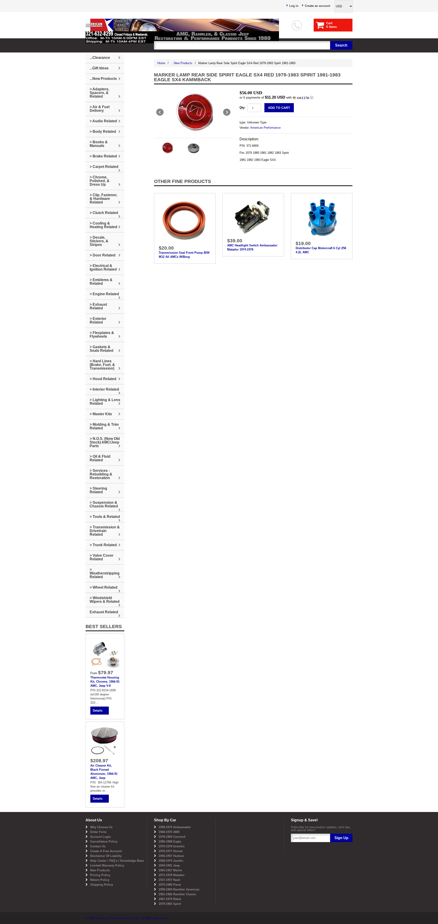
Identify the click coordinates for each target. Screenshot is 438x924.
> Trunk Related (103, 545)
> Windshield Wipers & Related (105, 599)
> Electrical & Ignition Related (103, 267)
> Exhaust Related (98, 306)
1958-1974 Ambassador (175, 827)
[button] (296, 97)
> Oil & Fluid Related (100, 458)
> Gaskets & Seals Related (101, 348)
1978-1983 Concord (172, 836)
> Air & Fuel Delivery (100, 108)
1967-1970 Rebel (170, 899)
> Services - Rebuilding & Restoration (101, 474)
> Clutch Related (104, 213)
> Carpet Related (104, 167)
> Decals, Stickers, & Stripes (99, 241)
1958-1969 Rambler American (179, 889)
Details (97, 710)
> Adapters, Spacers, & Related (99, 92)
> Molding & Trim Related (104, 426)
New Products (100, 870)
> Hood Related (103, 379)
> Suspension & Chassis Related (104, 504)
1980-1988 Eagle (170, 841)
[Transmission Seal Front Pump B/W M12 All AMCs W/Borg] (185, 220)
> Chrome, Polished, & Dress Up (100, 180)
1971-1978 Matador (172, 875)
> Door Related (102, 255)
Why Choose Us (101, 827)
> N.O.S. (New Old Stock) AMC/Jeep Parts (105, 442)
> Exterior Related (98, 320)
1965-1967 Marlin (170, 870)
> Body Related (103, 131)
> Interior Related (104, 389)
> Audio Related (103, 121)
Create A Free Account (106, 851)
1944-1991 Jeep (169, 865)
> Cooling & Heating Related (103, 225)
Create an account (317, 6)
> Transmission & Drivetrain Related (105, 530)
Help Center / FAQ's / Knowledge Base (117, 860)
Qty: (242, 107)
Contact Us (97, 846)
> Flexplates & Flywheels (102, 334)
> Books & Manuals (99, 144)
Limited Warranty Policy (107, 865)
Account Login (100, 836)
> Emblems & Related (101, 281)
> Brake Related (103, 156)
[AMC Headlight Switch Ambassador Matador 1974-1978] (253, 216)
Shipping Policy (101, 884)
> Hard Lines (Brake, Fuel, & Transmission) (102, 364)
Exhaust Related (104, 612)
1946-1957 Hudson (171, 856)
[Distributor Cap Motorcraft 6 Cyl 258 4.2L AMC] (322, 217)
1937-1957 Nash (169, 880)
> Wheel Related (103, 587)
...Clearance (100, 58)
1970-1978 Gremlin (172, 846)
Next (226, 112)
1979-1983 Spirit (170, 904)
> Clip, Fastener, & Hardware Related (103, 198)
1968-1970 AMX (169, 832)
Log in (293, 6)
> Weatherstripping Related (105, 573)
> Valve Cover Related (101, 557)
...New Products (181, 63)
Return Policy (99, 880)
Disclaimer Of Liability (106, 856)
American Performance (265, 127)
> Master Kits (101, 414)
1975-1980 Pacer (170, 884)
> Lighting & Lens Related (105, 401)
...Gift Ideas (99, 68)
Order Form (98, 832)
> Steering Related (98, 490)
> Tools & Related (105, 517)
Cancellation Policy (103, 841)
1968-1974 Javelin (171, 860)
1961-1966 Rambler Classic (177, 894)
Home (161, 63)
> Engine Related (104, 294)
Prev (160, 112)
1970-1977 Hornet (170, 851)
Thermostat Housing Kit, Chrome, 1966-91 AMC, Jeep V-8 (105, 681)
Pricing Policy (100, 875)
